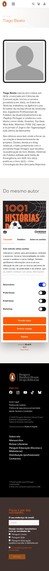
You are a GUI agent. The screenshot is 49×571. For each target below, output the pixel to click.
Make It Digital (31, 427)
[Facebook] (10, 392)
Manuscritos (16, 440)
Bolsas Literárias (18, 444)
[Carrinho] (38, 4)
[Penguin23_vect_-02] (17, 473)
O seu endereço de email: (21, 517)
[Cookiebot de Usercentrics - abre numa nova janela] (35, 232)
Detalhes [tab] (21, 239)
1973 (24, 347)
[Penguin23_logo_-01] (4, 4)
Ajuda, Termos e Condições (20, 411)
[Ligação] (45, 3)
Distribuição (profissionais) (24, 455)
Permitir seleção (24, 329)
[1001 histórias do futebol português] (24, 202)
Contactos (15, 458)
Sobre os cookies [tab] (38, 239)
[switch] (42, 293)
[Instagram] (17, 392)
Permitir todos (24, 320)
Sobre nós (14, 436)
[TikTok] (32, 392)
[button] (33, 4)
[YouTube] (25, 392)
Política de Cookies (17, 405)
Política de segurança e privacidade (24, 408)
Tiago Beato (24, 350)
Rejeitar (24, 337)
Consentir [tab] (7, 239)
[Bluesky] (39, 392)
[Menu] (13, 4)
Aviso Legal (14, 402)
